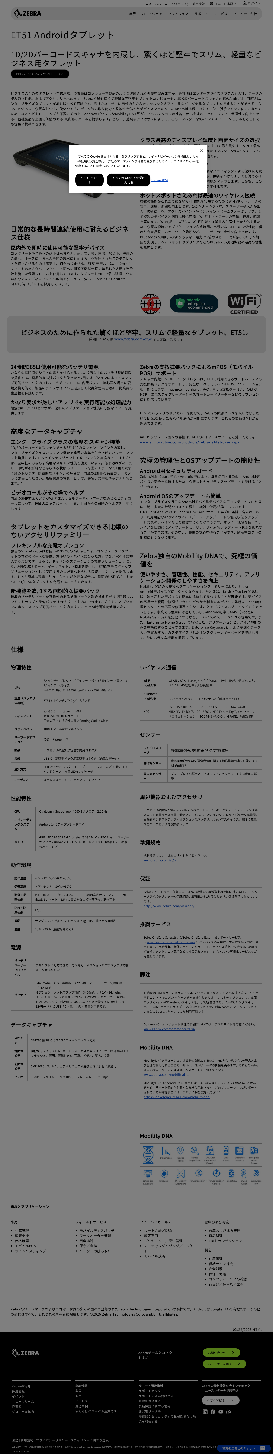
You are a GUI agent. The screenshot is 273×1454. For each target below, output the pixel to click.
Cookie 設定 (159, 180)
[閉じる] (201, 150)
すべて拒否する (89, 179)
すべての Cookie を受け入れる (128, 179)
